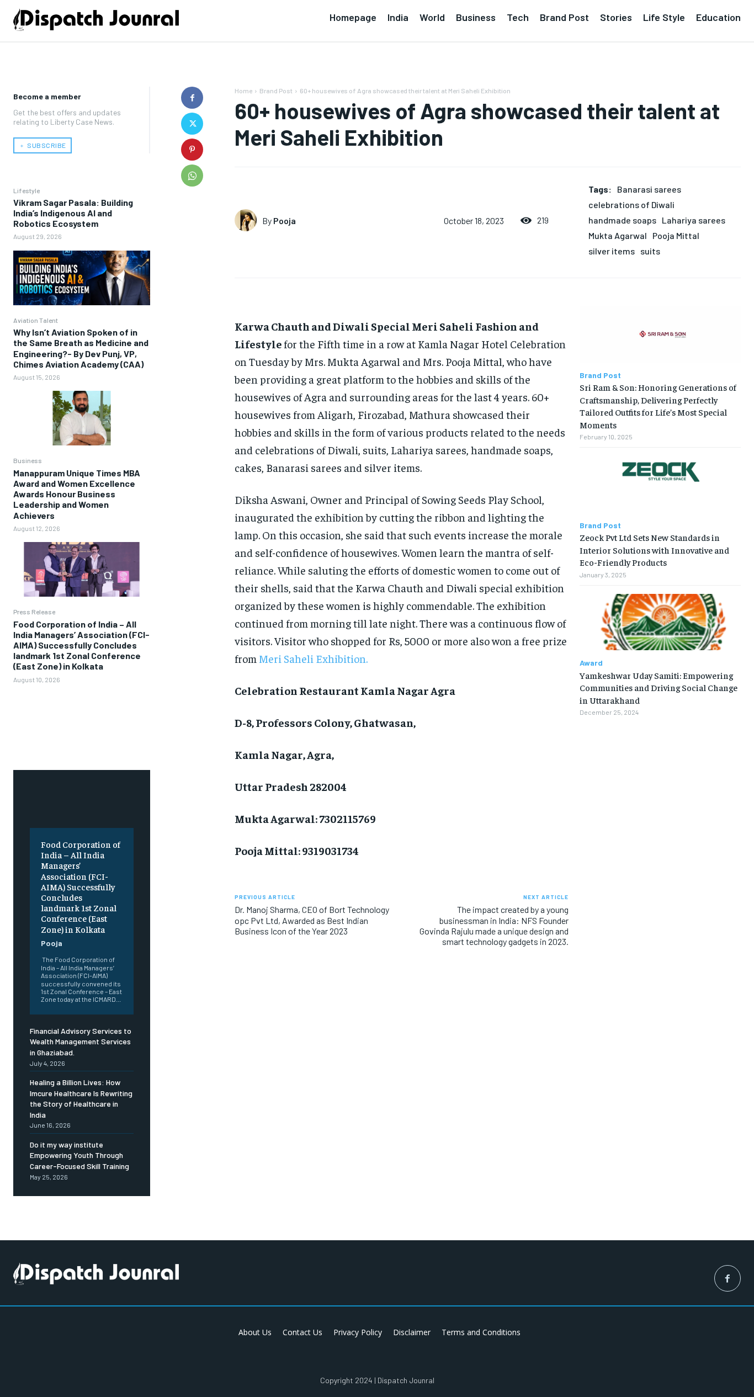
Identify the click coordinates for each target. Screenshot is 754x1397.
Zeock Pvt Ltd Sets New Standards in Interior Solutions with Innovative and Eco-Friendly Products (654, 549)
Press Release (34, 611)
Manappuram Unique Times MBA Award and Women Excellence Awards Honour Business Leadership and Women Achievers (76, 494)
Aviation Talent (35, 320)
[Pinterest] (192, 150)
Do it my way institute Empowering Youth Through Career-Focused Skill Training (79, 1155)
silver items (611, 251)
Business (27, 460)
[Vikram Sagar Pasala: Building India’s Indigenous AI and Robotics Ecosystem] (81, 278)
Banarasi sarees (649, 189)
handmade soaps (622, 220)
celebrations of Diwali (631, 204)
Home (243, 90)
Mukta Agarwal (617, 235)
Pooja (51, 943)
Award (591, 662)
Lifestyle (26, 190)
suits (650, 251)
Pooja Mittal (675, 235)
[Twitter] (192, 124)
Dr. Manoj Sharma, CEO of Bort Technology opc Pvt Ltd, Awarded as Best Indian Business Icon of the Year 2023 (312, 920)
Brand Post (276, 90)
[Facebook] (192, 98)
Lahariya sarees (693, 220)
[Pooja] (248, 220)
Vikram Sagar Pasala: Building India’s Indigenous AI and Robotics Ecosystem (73, 213)
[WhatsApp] (192, 175)
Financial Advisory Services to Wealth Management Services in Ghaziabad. (80, 1041)
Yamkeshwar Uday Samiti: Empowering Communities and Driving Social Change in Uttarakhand (658, 687)
